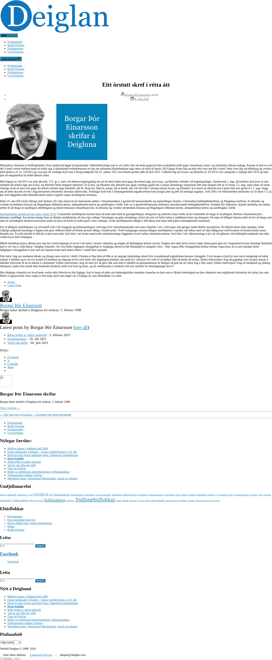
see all (81, 327)
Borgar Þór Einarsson (137, 94)
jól (217, 495)
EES (51, 495)
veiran (183, 500)
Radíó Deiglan (15, 45)
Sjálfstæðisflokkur (95, 499)
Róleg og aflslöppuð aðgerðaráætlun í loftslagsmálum (38, 471)
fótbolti (184, 495)
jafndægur (211, 495)
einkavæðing (89, 495)
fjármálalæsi (142, 495)
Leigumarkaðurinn (242, 495)
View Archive (10, 408)
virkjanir (191, 501)
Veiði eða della (17, 343)
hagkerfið (201, 494)
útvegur (209, 501)
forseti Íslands (169, 495)
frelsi (178, 495)
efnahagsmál (76, 494)
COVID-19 (40, 494)
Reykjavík (39, 501)
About (11, 282)
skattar (119, 501)
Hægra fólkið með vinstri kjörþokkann (29, 523)
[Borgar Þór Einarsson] (6, 300)
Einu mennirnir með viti (21, 519)
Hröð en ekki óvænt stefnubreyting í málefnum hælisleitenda (42, 455)
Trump (141, 501)
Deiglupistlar (14, 41)
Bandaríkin (22, 495)
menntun (254, 495)
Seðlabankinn (55, 500)
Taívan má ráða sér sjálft (21, 465)
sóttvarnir (133, 501)
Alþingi (3, 495)
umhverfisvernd (172, 501)
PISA (31, 501)
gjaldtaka (192, 495)
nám (260, 495)
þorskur (217, 501)
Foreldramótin (16, 339)
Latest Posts (14, 285)
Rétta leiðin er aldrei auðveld (26, 335)
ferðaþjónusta (130, 494)
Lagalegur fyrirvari (41, 654)
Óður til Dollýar (16, 468)
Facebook (9, 553)
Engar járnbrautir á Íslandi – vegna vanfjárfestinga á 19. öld (42, 451)
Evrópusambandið (103, 495)
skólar (125, 500)
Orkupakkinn (21, 500)
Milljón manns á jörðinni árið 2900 (27, 448)
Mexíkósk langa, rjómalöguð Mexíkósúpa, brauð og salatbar (42, 478)
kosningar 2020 (226, 495)
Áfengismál (200, 501)
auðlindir (11, 494)
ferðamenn (117, 494)
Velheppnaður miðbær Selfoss (24, 475)
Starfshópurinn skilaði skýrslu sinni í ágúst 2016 (28, 214)
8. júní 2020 (142, 99)
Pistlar (11, 526)
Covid (30, 495)
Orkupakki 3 (6, 500)
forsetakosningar (155, 495)
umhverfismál (157, 500)
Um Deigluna (15, 51)
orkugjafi (267, 495)
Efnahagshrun (61, 494)
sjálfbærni (70, 501)
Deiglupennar (15, 48)
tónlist (147, 501)
